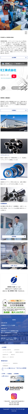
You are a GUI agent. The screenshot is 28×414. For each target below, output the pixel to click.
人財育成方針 (16, 349)
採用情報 (14, 236)
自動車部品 (15, 363)
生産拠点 (14, 110)
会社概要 (14, 57)
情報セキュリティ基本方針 (8, 357)
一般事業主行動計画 (19, 352)
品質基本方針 (5, 354)
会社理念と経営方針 (7, 349)
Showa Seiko (13, 409)
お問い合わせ (14, 265)
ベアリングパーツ (6, 363)
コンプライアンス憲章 (7, 352)
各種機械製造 (5, 365)
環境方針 (13, 354)
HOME (3, 373)
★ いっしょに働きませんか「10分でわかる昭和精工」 (14, 369)
